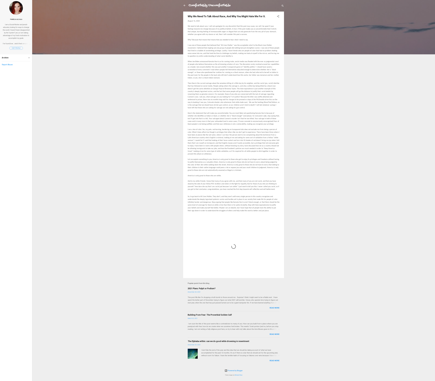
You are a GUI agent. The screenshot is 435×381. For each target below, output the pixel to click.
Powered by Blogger (235, 371)
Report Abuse (7, 65)
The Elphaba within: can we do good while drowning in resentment (218, 341)
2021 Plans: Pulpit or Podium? (201, 288)
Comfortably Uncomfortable (210, 5)
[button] (278, 16)
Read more (274, 308)
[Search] (282, 6)
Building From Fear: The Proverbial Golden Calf (210, 315)
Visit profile (16, 48)
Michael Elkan (238, 375)
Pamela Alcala (16, 19)
